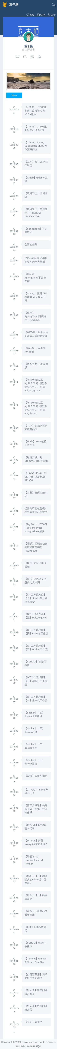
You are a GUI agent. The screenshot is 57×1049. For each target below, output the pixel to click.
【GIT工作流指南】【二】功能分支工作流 (36, 681)
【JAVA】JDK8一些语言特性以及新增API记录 (36, 477)
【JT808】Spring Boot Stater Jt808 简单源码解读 (36, 146)
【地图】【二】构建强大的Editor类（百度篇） (36, 879)
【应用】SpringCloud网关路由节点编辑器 (35, 316)
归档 (42, 14)
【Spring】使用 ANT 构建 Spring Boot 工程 (36, 297)
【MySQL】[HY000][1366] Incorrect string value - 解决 (36, 528)
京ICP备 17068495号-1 (28, 1046)
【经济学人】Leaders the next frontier (34, 860)
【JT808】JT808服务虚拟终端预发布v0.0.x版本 (36, 111)
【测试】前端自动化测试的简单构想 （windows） (36, 547)
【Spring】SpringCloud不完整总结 (35, 277)
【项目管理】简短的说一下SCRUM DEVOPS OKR (36, 213)
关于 (53, 14)
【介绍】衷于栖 (33, 1021)
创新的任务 (31, 244)
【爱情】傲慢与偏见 (36, 775)
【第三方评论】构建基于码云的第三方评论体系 (36, 809)
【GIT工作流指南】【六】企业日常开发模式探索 (36, 598)
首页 (32, 14)
